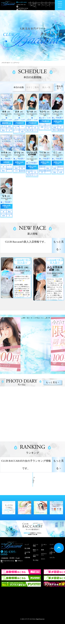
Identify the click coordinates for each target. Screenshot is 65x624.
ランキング (44, 545)
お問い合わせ (52, 553)
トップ (27, 544)
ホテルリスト (44, 554)
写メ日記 (35, 560)
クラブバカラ (6, 62)
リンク (52, 544)
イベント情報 (35, 545)
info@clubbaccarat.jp (22, 8)
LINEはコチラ (22, 10)
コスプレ (52, 557)
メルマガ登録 (35, 555)
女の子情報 (27, 553)
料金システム (35, 550)
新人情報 (27, 548)
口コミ (43, 559)
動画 (42, 549)
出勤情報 (27, 557)
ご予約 (52, 548)
